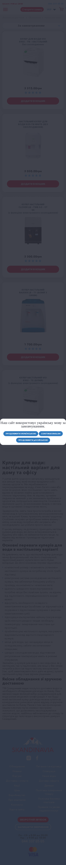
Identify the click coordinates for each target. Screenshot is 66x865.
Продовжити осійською (33, 440)
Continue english (50, 433)
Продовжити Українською (21, 433)
